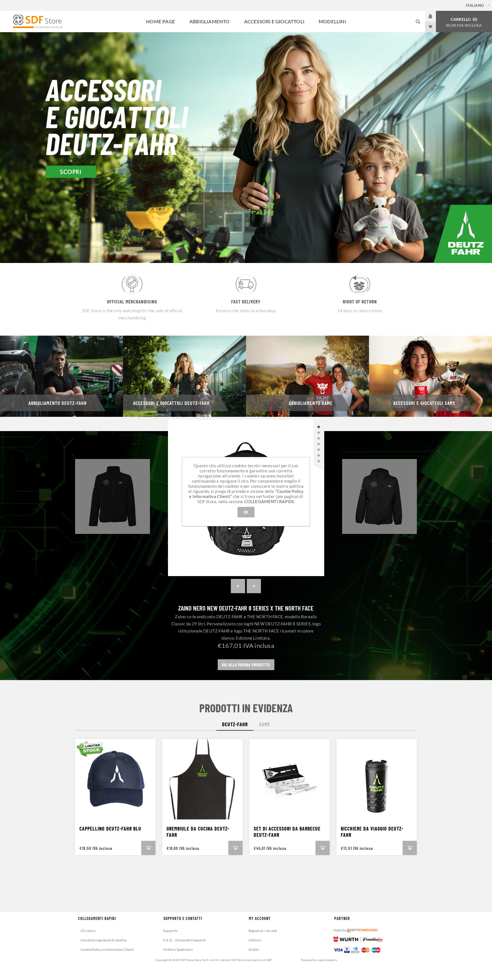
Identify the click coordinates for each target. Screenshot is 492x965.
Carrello (464, 22)
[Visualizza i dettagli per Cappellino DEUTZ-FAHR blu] (115, 779)
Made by (340, 930)
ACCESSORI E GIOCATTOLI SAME (424, 403)
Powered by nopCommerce (319, 960)
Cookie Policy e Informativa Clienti (107, 949)
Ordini (254, 949)
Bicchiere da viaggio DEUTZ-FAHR (372, 831)
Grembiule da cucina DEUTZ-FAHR (198, 831)
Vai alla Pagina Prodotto (246, 664)
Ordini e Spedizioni (178, 949)
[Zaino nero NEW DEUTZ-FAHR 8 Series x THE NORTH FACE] (318, 427)
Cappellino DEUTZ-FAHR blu (110, 828)
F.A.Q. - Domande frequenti (184, 940)
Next (254, 586)
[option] (246, 147)
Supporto (170, 931)
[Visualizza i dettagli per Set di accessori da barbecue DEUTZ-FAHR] (289, 779)
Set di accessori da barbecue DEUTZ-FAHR (287, 831)
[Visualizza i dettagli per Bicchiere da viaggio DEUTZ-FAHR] (377, 779)
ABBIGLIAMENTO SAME (311, 403)
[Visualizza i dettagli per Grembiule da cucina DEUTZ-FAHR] (202, 779)
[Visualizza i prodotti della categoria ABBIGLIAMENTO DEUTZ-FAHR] (61, 376)
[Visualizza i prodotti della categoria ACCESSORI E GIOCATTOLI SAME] (430, 376)
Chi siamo (88, 931)
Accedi (435, 16)
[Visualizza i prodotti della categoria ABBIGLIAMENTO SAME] (307, 376)
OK (246, 512)
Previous (238, 586)
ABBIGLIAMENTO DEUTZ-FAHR (57, 403)
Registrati (256, 931)
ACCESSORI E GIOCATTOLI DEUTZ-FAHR (171, 403)
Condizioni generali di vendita (103, 940)
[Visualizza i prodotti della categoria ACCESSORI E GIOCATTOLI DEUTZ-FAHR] (184, 376)
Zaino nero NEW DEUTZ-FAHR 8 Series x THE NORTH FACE (245, 608)
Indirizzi (255, 940)
